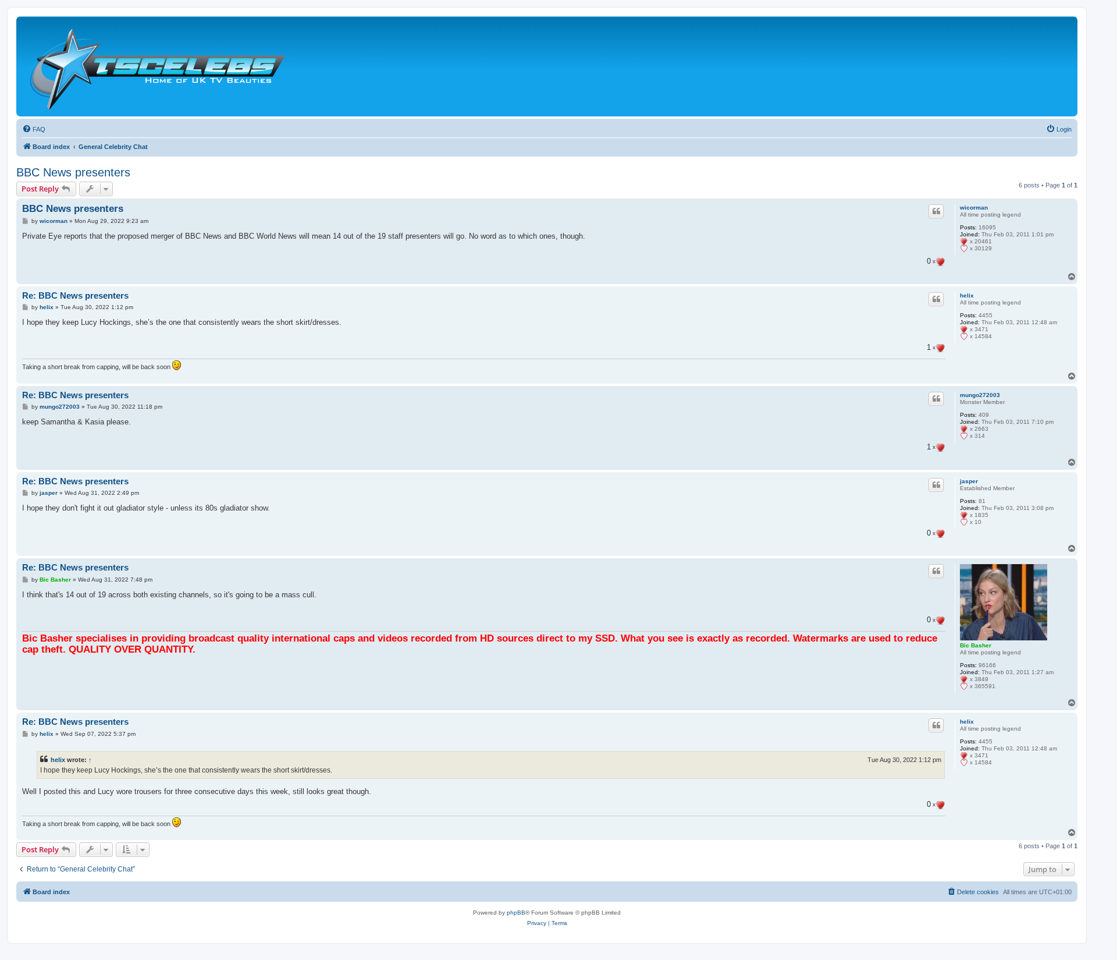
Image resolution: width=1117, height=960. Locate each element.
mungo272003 (980, 395)
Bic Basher (975, 645)
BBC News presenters (73, 172)
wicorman (974, 207)
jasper (969, 481)
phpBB (516, 912)
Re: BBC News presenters (75, 295)
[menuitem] (33, 129)
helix (967, 295)
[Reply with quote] (936, 211)
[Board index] (157, 66)
